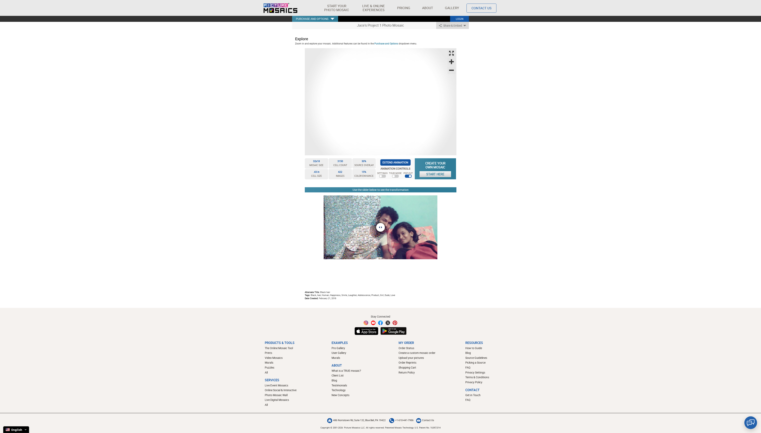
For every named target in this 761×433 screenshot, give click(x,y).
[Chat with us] (750, 422)
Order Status (406, 348)
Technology (339, 390)
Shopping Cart (407, 367)
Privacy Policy (473, 382)
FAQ (467, 367)
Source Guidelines (476, 358)
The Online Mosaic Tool (279, 348)
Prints (268, 353)
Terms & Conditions (477, 377)
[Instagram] (366, 323)
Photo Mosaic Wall (276, 395)
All (266, 372)
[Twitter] (387, 323)
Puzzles (269, 367)
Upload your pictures (411, 358)
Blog (334, 380)
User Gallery (339, 353)
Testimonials (339, 385)
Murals (269, 362)
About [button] (427, 8)
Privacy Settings (475, 372)
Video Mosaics (274, 358)
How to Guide (473, 348)
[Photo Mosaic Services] (280, 8)
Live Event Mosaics (276, 385)
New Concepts (340, 395)
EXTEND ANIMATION (395, 162)
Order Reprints (407, 362)
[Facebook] (380, 323)
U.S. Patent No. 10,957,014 (428, 427)
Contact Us (481, 8)
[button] (336, 8)
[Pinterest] (395, 323)
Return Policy (407, 372)
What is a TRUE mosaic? (346, 371)
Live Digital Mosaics (277, 400)
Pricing (403, 8)
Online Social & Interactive (280, 390)
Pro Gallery (338, 348)
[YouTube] (373, 323)
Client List (338, 375)
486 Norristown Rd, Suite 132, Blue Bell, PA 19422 (359, 420)
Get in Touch (473, 395)
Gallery (452, 8)
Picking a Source (475, 362)
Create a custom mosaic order (417, 353)
